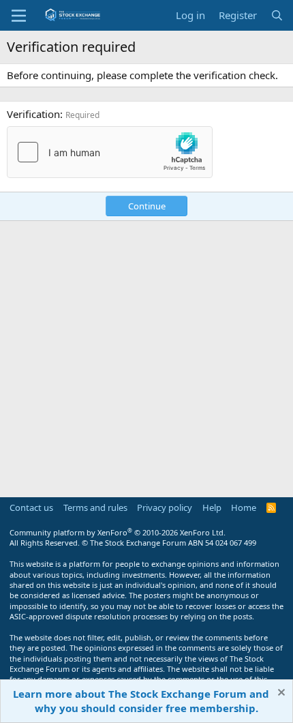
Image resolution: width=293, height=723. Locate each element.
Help (211, 507)
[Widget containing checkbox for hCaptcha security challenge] (110, 152)
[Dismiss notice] (280, 694)
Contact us (31, 507)
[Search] (277, 15)
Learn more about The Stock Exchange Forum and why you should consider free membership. (141, 701)
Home (243, 507)
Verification (33, 114)
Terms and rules (95, 507)
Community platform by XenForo (118, 532)
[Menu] (19, 15)
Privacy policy (164, 507)
